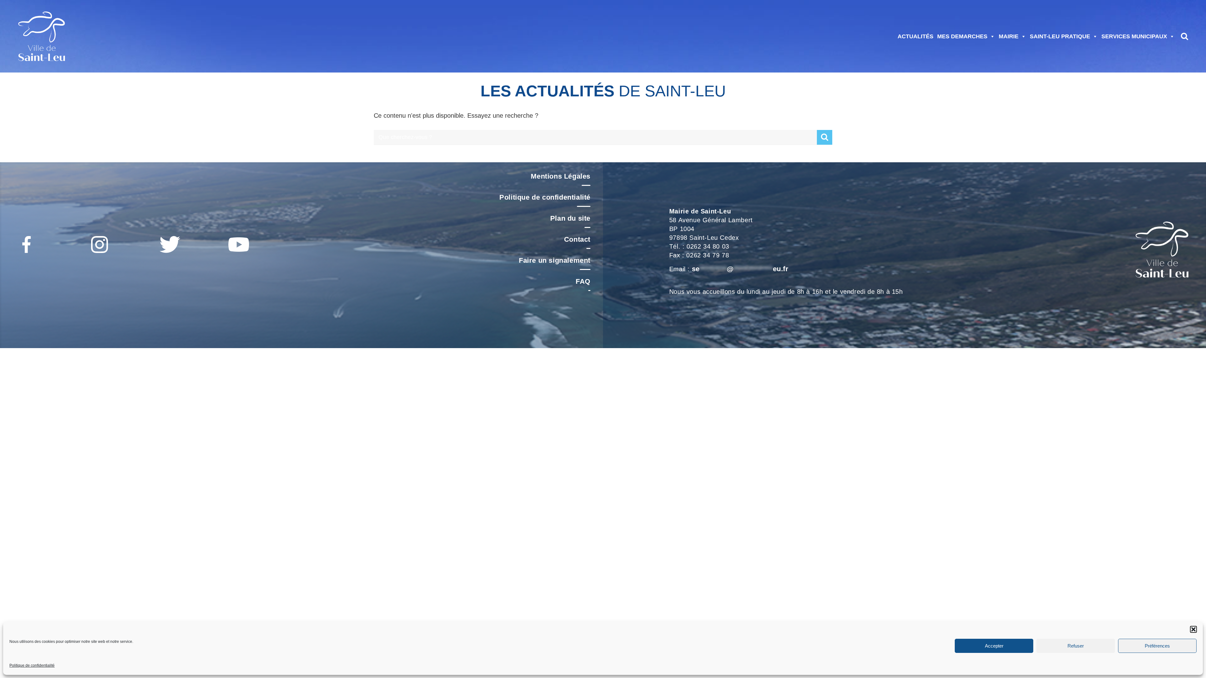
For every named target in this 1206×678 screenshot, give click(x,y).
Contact (577, 239)
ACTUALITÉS (915, 36)
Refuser (1075, 645)
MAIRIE (1009, 36)
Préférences (1157, 645)
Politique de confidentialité (32, 665)
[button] (1193, 629)
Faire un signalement (554, 260)
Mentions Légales (560, 176)
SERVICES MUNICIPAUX (1134, 36)
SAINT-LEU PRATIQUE (1060, 36)
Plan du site (570, 218)
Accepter (994, 645)
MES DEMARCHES (962, 36)
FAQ (583, 281)
